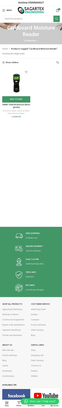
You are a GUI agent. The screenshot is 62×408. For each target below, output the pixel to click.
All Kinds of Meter (10, 111)
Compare (35, 320)
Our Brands (7, 371)
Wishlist (34, 376)
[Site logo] (31, 10)
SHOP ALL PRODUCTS (12, 304)
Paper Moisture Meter (16, 113)
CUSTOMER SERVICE (40, 304)
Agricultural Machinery (12, 309)
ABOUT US (7, 345)
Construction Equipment (13, 320)
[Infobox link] (31, 236)
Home (5, 49)
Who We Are (8, 350)
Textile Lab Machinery (12, 335)
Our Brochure (8, 376)
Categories (30, 41)
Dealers (34, 314)
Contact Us (36, 365)
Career (5, 365)
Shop (33, 350)
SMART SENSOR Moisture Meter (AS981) (16, 106)
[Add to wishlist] (26, 72)
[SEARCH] (56, 19)
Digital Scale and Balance (13, 325)
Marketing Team (38, 309)
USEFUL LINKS (37, 345)
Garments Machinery (11, 330)
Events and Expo (38, 325)
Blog (33, 335)
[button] (16, 99)
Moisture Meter (23, 111)
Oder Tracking (37, 330)
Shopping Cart (37, 355)
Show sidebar (12, 62)
